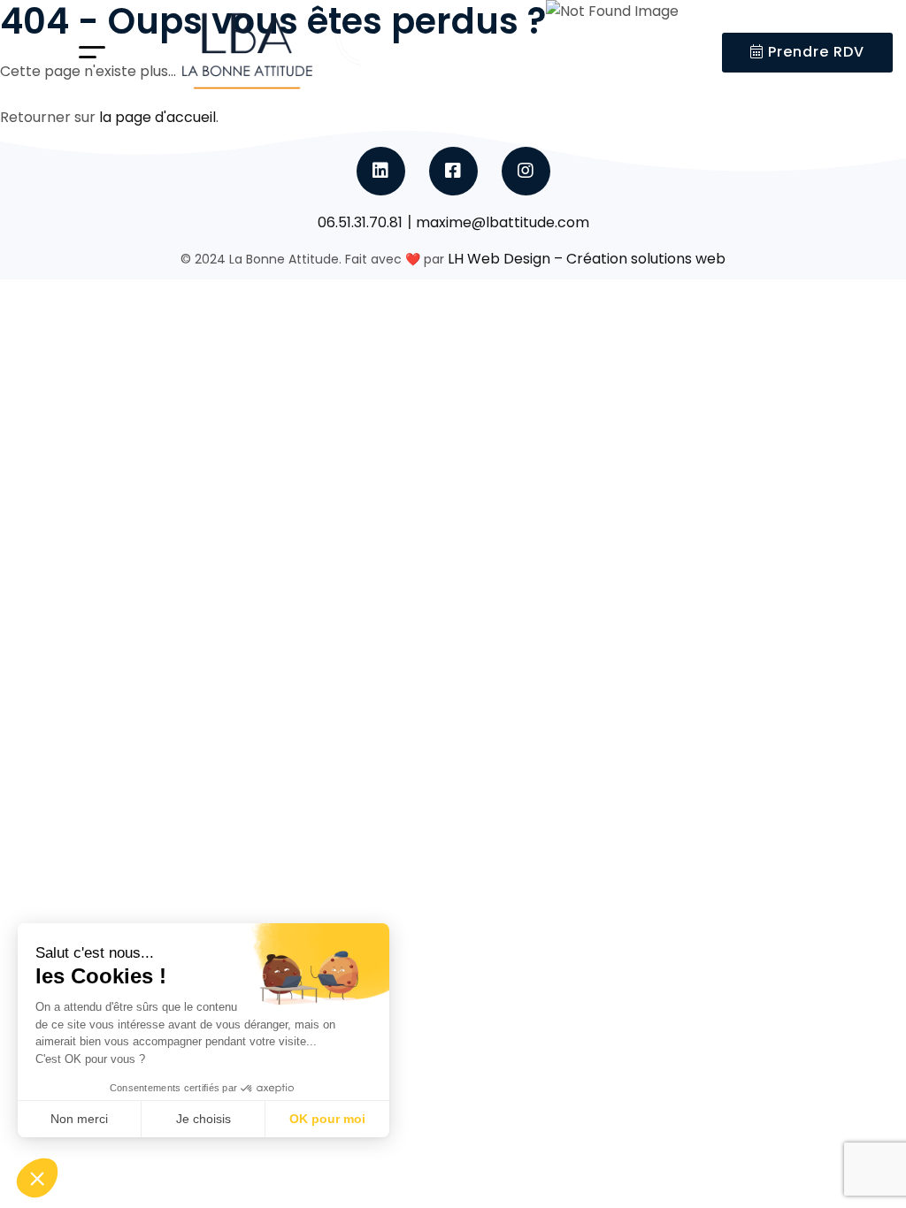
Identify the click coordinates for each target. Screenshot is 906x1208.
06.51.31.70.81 (360, 222)
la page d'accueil (157, 117)
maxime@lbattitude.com (502, 222)
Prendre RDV (814, 52)
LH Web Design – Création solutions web (587, 258)
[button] (37, 1178)
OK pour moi (327, 1119)
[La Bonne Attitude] (247, 52)
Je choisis (203, 1119)
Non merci (79, 1119)
